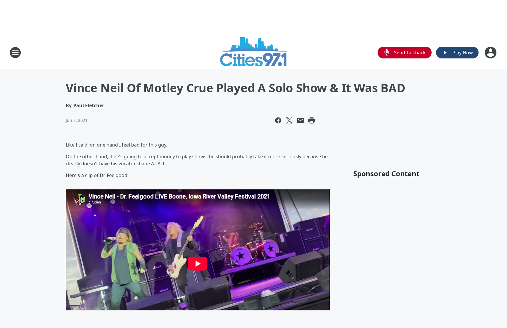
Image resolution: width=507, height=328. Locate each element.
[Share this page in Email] (300, 120)
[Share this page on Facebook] (278, 120)
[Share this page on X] (289, 120)
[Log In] (491, 52)
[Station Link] (253, 52)
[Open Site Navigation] (15, 52)
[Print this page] (311, 120)
